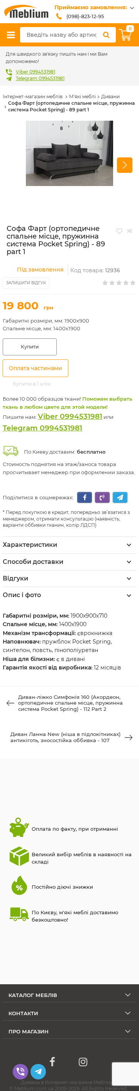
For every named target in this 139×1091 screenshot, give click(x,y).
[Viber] (20, 1071)
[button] (124, 165)
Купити (30, 347)
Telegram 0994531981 (40, 78)
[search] (106, 35)
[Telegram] (38, 1071)
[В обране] (119, 231)
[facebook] (52, 1062)
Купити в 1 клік (32, 384)
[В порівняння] (129, 231)
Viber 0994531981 (35, 72)
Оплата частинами (35, 368)
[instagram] (83, 1062)
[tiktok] (67, 1062)
